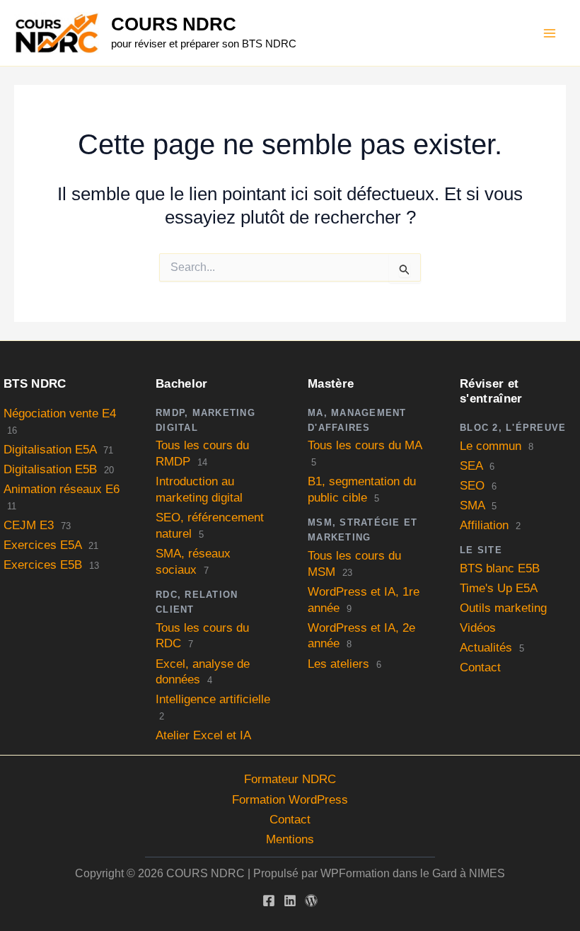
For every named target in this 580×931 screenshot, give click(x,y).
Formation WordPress (290, 799)
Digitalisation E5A (50, 449)
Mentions (290, 839)
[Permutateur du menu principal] (550, 33)
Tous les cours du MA (365, 445)
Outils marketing (503, 608)
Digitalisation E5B (50, 469)
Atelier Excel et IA (203, 735)
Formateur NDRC (290, 779)
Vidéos (478, 628)
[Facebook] (268, 900)
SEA (471, 466)
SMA (472, 505)
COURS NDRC (173, 24)
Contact (480, 667)
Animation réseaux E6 (62, 489)
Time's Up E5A (499, 588)
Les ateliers (338, 664)
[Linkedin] (290, 900)
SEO (472, 485)
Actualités (486, 647)
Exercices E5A (42, 545)
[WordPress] (311, 900)
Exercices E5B (43, 565)
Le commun (490, 446)
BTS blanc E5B (500, 568)
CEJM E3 (29, 525)
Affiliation (484, 525)
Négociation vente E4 (60, 413)
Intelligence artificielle (213, 699)
